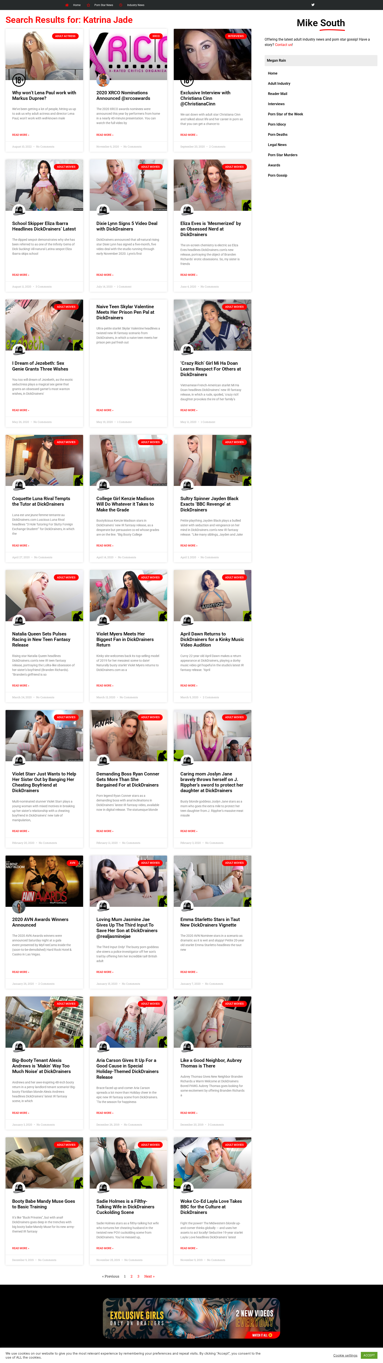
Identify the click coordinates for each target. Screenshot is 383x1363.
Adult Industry (279, 83)
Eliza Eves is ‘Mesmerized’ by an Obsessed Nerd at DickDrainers (210, 229)
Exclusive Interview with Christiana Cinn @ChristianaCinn (205, 98)
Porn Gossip (277, 175)
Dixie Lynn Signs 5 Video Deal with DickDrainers (126, 226)
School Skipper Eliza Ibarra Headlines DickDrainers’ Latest (44, 226)
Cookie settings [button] (345, 1355)
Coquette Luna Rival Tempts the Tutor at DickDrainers (41, 501)
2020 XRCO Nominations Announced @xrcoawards (123, 95)
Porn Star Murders (282, 155)
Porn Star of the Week (285, 114)
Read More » (20, 134)
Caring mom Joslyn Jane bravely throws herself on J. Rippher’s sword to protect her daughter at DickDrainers (211, 782)
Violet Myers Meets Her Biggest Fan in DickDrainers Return (125, 639)
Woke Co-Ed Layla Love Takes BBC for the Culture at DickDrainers (211, 1207)
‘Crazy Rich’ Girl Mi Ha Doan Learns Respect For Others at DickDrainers (210, 369)
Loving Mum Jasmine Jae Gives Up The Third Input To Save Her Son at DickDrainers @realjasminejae (127, 928)
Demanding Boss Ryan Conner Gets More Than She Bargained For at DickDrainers (127, 779)
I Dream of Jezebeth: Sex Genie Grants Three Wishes (40, 366)
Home (272, 73)
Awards (274, 165)
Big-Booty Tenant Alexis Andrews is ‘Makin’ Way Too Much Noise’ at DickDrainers (41, 1066)
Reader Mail (277, 94)
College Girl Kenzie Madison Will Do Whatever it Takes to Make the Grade (125, 504)
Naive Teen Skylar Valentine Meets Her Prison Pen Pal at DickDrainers (125, 312)
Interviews (276, 104)
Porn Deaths (277, 134)
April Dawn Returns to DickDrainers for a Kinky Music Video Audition (212, 639)
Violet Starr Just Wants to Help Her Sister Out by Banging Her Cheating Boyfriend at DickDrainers (44, 782)
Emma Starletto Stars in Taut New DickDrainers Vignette (210, 922)
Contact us (283, 45)
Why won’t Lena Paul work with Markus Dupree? (44, 95)
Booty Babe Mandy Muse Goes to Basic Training (43, 1204)
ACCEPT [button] (369, 1355)
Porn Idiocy (277, 124)
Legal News (277, 145)
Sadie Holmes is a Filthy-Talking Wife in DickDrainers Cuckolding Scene (125, 1207)
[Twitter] (313, 5)
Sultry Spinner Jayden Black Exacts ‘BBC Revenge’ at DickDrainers (209, 504)
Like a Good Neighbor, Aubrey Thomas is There (211, 1063)
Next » (149, 1276)
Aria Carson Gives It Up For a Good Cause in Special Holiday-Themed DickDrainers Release (127, 1069)
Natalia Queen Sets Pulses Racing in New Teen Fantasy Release (41, 639)
